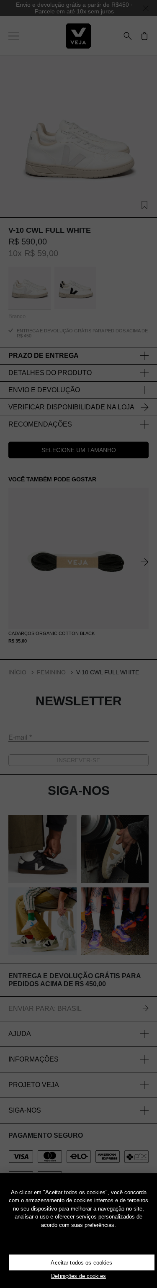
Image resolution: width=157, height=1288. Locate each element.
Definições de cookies (78, 1276)
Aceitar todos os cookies (81, 1263)
